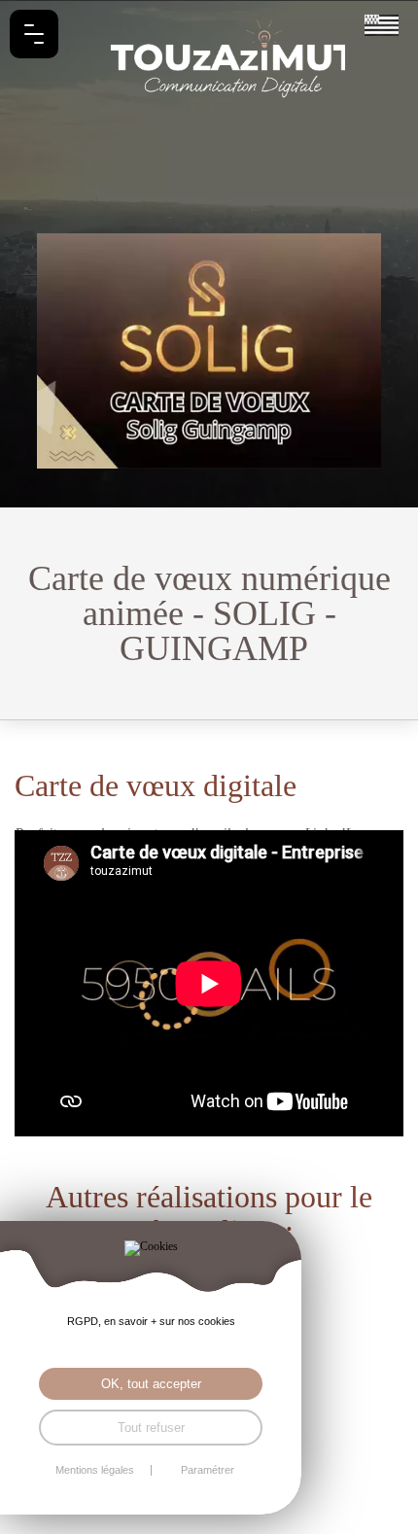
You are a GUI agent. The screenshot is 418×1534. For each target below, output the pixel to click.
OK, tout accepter (151, 1384)
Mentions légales (94, 1470)
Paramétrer (207, 1470)
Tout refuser (151, 1427)
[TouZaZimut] (209, 58)
